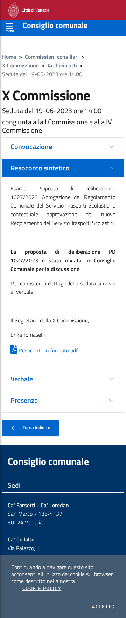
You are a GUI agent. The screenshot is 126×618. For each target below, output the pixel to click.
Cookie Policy (41, 588)
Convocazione (31, 146)
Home (9, 56)
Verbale (21, 378)
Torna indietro (36, 427)
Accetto (103, 606)
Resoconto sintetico (40, 167)
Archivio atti (62, 65)
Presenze (24, 400)
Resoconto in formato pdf (47, 350)
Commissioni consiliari (52, 56)
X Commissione (20, 65)
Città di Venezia (34, 9)
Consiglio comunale (55, 25)
